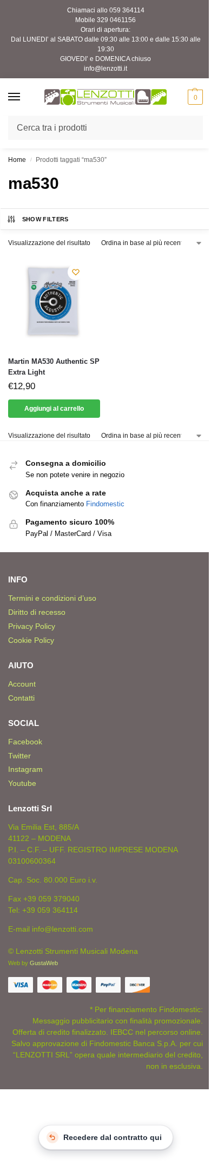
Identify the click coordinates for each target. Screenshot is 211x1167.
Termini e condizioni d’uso (52, 598)
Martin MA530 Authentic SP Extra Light (54, 366)
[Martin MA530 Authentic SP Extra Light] (54, 302)
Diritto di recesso (36, 612)
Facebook (25, 741)
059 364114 (126, 10)
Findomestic (105, 504)
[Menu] (24, 97)
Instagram (25, 769)
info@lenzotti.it (105, 68)
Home (17, 160)
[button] (194, 97)
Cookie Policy (31, 640)
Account (22, 684)
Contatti (21, 698)
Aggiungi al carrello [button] (54, 408)
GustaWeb (44, 963)
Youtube (22, 783)
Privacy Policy (31, 626)
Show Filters (45, 219)
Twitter (19, 755)
